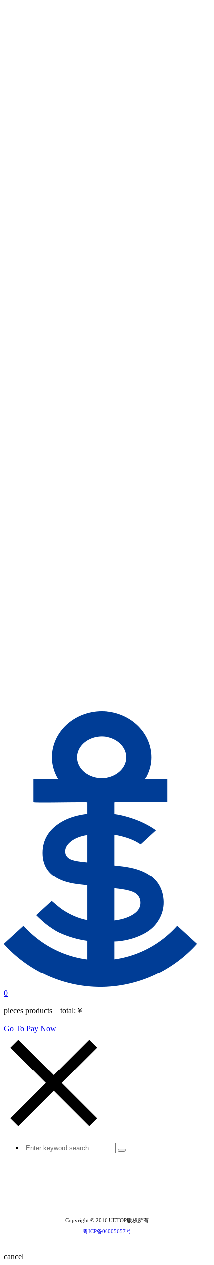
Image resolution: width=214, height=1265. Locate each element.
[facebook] (128, 1184)
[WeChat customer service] (100, 1184)
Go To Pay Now (30, 1028)
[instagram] (114, 1184)
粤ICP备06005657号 (107, 1231)
